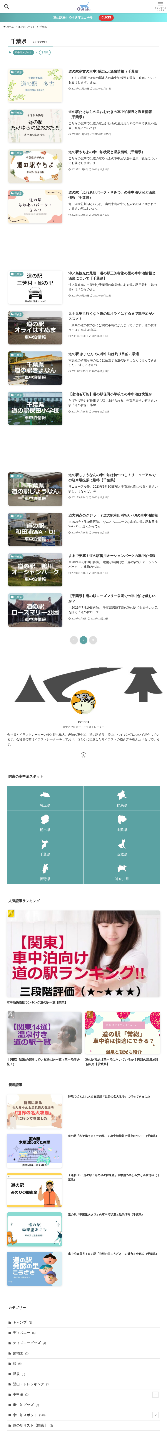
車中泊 (20, 1394)
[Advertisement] (83, 247)
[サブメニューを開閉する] (155, 1395)
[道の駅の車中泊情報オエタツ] (83, 6)
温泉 (19, 1374)
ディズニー (24, 1332)
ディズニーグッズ (29, 1343)
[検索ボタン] (6, 6)
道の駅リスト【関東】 (33, 1425)
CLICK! (106, 17)
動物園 (20, 1353)
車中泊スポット (23, 52)
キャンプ (22, 1322)
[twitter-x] (83, 755)
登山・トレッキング (31, 1384)
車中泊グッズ (26, 1405)
